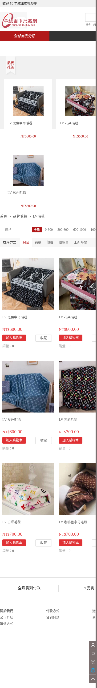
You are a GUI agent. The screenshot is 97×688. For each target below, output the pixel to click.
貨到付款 (52, 617)
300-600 (63, 229)
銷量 (38, 242)
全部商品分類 (24, 36)
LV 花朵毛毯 (69, 123)
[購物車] (93, 653)
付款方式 (52, 611)
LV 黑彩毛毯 (68, 419)
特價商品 (48, 46)
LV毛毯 (38, 216)
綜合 (26, 242)
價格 (50, 242)
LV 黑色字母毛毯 (20, 123)
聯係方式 (6, 624)
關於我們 (6, 611)
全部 (37, 229)
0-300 (49, 229)
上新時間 (80, 242)
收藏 (43, 338)
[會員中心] (93, 645)
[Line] (93, 662)
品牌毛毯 (20, 216)
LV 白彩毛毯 (11, 522)
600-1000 (79, 229)
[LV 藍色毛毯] (28, 386)
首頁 (18, 46)
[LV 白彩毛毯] (28, 488)
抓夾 (88, 25)
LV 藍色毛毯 (11, 419)
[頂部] (93, 679)
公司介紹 (6, 617)
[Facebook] (93, 670)
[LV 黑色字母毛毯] (28, 284)
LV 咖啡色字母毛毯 (73, 522)
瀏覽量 (64, 242)
